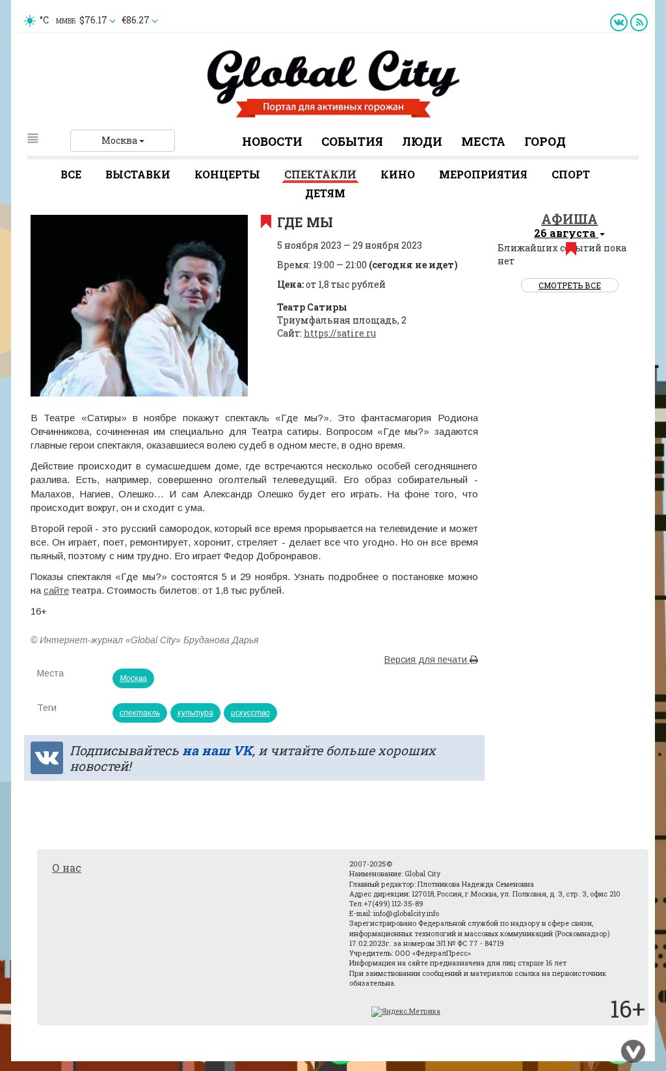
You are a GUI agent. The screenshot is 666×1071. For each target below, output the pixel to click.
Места (483, 141)
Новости (272, 141)
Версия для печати (427, 659)
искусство (250, 712)
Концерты (227, 174)
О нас (66, 867)
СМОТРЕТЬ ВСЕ (570, 285)
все (70, 174)
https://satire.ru (340, 333)
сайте (56, 590)
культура (195, 712)
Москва (120, 140)
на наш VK (217, 750)
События (352, 141)
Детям (325, 193)
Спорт (571, 174)
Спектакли (320, 174)
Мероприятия (483, 174)
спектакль (140, 712)
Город (545, 141)
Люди (422, 141)
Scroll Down (633, 1051)
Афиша (569, 218)
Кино (397, 174)
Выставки (137, 174)
